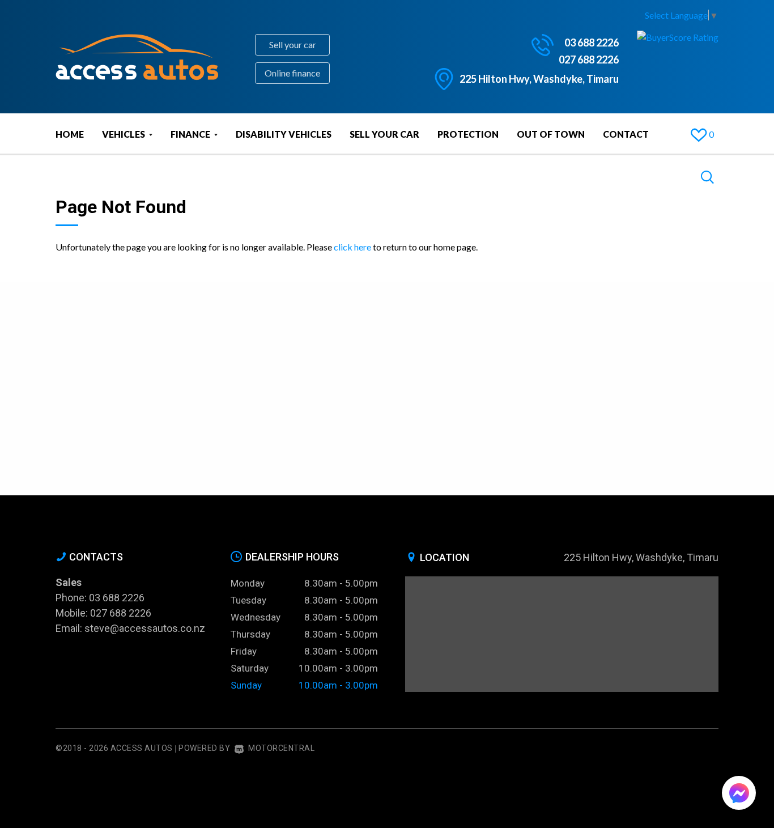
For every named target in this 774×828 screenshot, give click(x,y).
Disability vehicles (283, 134)
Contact (626, 134)
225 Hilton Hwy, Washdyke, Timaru (539, 79)
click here (352, 246)
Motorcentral (281, 748)
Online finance (292, 72)
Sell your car (292, 44)
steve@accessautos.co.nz (144, 628)
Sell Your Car (384, 134)
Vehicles (124, 134)
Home (70, 134)
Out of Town (551, 134)
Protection (468, 134)
